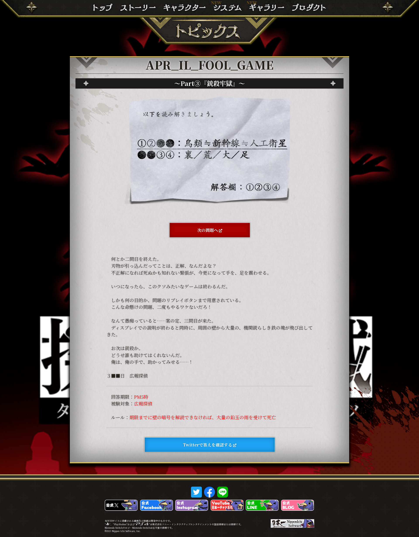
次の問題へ (207, 230)
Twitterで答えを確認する (207, 445)
